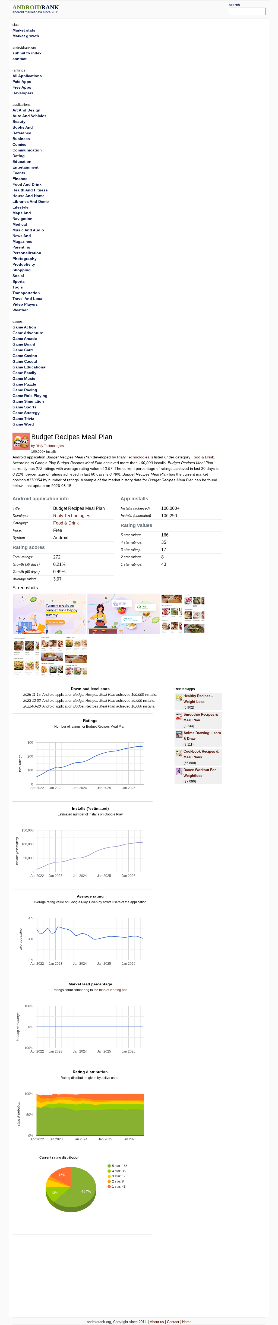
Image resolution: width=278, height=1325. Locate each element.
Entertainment (25, 167)
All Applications (27, 76)
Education (21, 161)
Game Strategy (26, 413)
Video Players (25, 304)
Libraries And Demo (30, 201)
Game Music (23, 378)
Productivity (23, 264)
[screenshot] (49, 614)
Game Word (23, 424)
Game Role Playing (30, 395)
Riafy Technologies (50, 446)
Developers (22, 93)
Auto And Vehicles (29, 116)
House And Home (28, 196)
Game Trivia (23, 418)
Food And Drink (27, 184)
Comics (19, 144)
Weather (20, 310)
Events (18, 173)
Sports (18, 281)
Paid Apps (21, 81)
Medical (19, 224)
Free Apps (21, 87)
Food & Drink (202, 457)
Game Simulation (28, 401)
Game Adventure (27, 333)
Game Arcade (24, 338)
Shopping (21, 270)
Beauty (19, 121)
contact (19, 59)
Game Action (24, 327)
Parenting (21, 247)
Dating (18, 156)
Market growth (25, 36)
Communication (27, 150)
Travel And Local (27, 298)
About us (157, 1322)
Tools (17, 287)
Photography (24, 258)
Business (21, 138)
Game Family (24, 373)
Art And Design (26, 110)
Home (186, 1322)
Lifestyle (20, 207)
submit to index (27, 53)
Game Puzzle (24, 384)
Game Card (22, 350)
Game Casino (24, 355)
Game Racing (24, 390)
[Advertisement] (149, 9)
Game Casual (24, 361)
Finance (19, 178)
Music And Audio (28, 230)
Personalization (26, 253)
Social (18, 276)
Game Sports (24, 407)
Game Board (23, 344)
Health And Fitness (30, 190)
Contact (173, 1322)
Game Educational (29, 367)
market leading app (113, 990)
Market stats (23, 30)
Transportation (26, 293)
